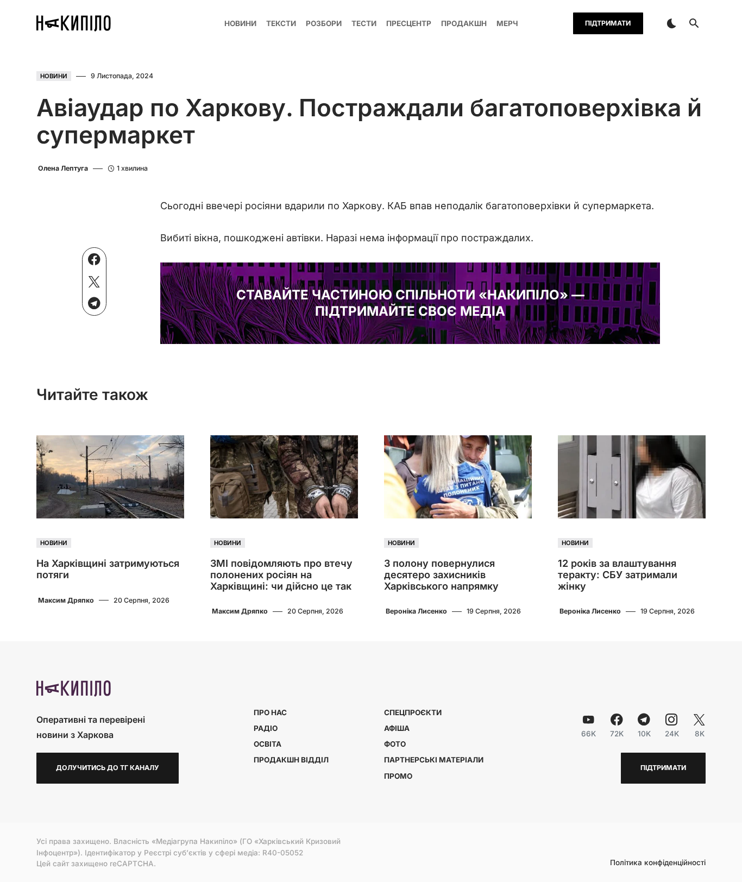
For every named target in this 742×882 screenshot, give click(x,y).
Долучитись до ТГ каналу (107, 768)
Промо (398, 776)
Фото (395, 744)
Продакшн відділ (291, 759)
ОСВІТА (267, 744)
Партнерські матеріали (433, 759)
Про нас (270, 712)
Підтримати (608, 23)
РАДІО (266, 728)
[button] (671, 23)
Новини (53, 76)
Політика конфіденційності (658, 863)
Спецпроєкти (413, 712)
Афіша (397, 728)
